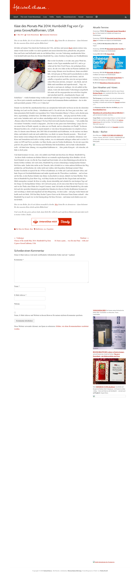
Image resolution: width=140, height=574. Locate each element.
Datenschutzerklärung (74, 571)
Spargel (117, 102)
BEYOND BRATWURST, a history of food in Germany (108, 352)
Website (17, 304)
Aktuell (15, 17)
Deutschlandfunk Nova (99, 110)
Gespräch (115, 127)
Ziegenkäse (50, 229)
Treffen (51, 17)
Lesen (45, 17)
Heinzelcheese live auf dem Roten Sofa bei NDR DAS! (108, 113)
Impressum (89, 17)
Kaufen (58, 17)
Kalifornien (39, 229)
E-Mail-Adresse (20, 295)
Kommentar (19, 259)
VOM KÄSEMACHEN (99, 310)
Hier (56, 40)
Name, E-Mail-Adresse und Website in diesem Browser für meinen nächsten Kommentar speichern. (48, 315)
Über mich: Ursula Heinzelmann (31, 17)
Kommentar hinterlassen (49, 35)
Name (17, 286)
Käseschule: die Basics (113, 72)
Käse (31, 229)
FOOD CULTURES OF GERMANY (112, 135)
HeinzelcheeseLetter (70, 17)
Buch (70, 48)
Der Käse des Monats (22, 229)
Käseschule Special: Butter (114, 78)
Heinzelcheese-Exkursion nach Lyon (110, 83)
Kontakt (81, 17)
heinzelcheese (48, 571)
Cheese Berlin (110, 54)
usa (45, 229)
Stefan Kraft (104, 571)
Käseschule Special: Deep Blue (115, 49)
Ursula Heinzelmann (32, 35)
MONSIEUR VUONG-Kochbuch (105, 387)
